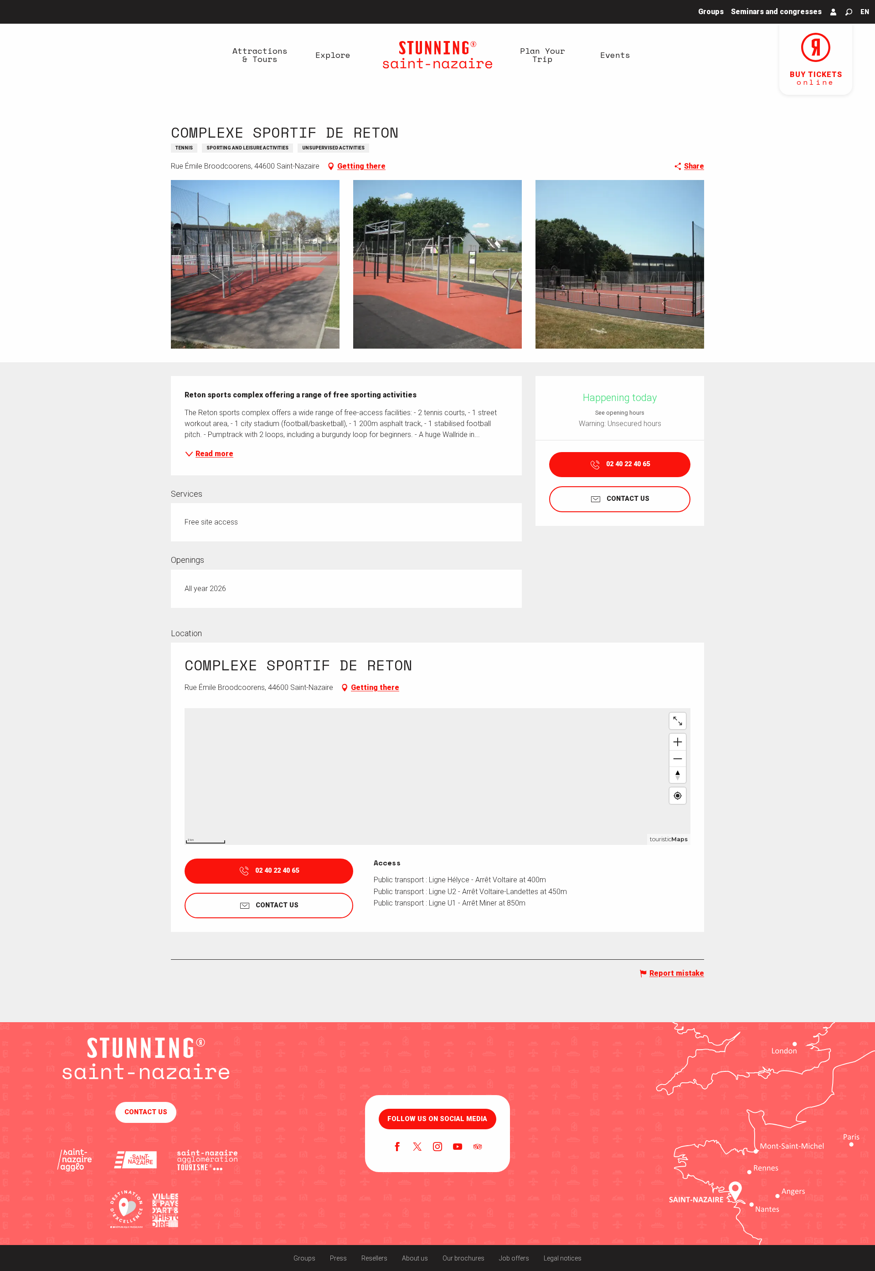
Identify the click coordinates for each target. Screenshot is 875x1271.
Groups (304, 1258)
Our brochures (463, 1258)
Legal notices (563, 1258)
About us (415, 1258)
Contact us (145, 1112)
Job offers (514, 1258)
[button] (849, 12)
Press (338, 1258)
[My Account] (833, 12)
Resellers (374, 1258)
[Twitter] (417, 1147)
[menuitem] (259, 55)
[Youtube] (458, 1147)
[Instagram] (437, 1147)
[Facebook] (397, 1147)
